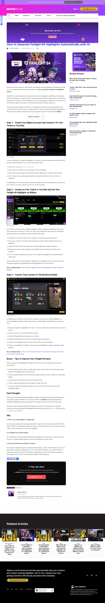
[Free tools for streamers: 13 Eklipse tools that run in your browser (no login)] (9, 535)
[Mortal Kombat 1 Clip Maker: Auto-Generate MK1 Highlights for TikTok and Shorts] (43, 535)
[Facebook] (87, 576)
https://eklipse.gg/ (21, 494)
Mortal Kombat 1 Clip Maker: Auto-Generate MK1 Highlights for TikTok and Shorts (44, 549)
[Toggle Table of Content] (42, 117)
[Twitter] (96, 576)
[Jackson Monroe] (8, 48)
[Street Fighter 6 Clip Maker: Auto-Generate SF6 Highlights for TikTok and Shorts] (26, 535)
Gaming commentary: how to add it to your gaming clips (83, 105)
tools (71, 82)
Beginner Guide (73, 108)
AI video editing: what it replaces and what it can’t (82, 114)
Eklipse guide (18, 487)
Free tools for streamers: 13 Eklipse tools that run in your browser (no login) (9, 550)
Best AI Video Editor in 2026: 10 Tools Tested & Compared (95, 547)
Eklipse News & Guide (9, 544)
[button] (9, 15)
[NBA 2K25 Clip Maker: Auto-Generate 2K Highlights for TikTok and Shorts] (61, 535)
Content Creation (74, 100)
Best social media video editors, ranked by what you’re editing (83, 79)
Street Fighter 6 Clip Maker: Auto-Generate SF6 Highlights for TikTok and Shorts (26, 549)
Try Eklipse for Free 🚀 (36, 477)
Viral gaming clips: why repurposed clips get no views (83, 123)
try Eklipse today (12, 410)
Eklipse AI (52, 408)
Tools (37, 48)
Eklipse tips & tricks (75, 91)
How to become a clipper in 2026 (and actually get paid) (82, 131)
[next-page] (53, 560)
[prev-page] (51, 560)
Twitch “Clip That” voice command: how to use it (83, 88)
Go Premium (52, 37)
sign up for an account (26, 167)
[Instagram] (92, 576)
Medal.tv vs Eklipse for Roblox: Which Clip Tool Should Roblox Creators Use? (78, 549)
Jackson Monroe (14, 48)
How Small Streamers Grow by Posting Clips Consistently (83, 97)
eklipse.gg (14, 167)
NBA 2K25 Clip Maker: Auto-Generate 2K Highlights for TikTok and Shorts (61, 549)
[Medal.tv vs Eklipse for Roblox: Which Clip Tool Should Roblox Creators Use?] (78, 535)
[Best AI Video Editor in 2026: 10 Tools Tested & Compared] (95, 535)
